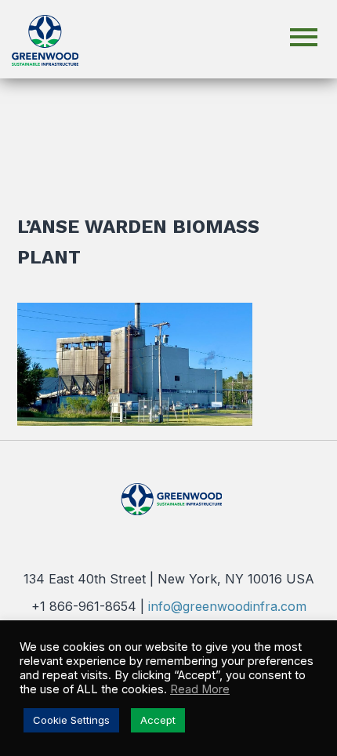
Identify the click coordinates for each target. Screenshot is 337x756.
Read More (200, 689)
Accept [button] (158, 720)
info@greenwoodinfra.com (227, 606)
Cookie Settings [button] (71, 720)
